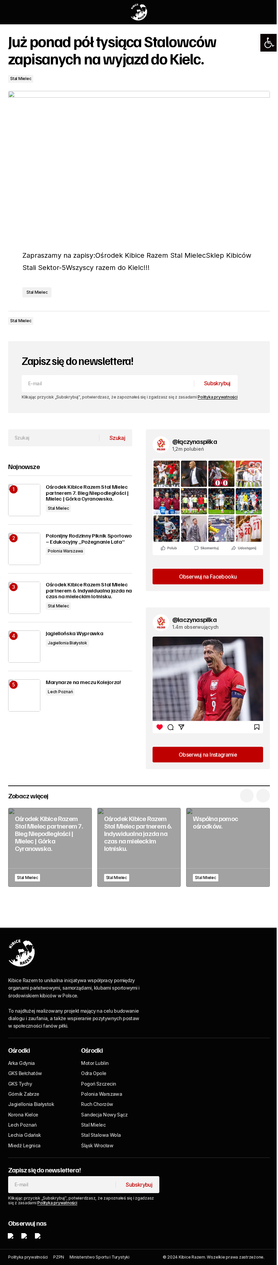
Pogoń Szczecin (98, 1084)
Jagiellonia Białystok (67, 642)
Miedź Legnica (24, 1145)
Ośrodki (19, 1050)
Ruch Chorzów (97, 1104)
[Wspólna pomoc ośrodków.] (228, 847)
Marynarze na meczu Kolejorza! (83, 682)
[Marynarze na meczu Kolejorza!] (24, 695)
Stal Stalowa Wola (101, 1135)
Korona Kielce (23, 1114)
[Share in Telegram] (249, 321)
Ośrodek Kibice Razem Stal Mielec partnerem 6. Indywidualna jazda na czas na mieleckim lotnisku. (89, 591)
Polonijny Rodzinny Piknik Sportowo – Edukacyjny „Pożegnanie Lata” (89, 539)
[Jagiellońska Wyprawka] (24, 646)
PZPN (58, 1257)
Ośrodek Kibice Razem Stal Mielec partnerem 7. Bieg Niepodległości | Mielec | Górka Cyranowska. (87, 493)
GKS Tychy (20, 1084)
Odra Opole (93, 1073)
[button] (269, 43)
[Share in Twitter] (236, 321)
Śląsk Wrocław (97, 1145)
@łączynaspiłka (194, 441)
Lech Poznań (60, 691)
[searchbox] (53, 438)
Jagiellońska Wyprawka (74, 633)
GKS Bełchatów (25, 1073)
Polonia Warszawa (65, 550)
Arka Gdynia (21, 1063)
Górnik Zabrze (23, 1094)
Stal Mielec (20, 78)
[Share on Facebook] (222, 321)
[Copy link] (263, 321)
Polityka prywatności (217, 397)
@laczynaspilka (194, 619)
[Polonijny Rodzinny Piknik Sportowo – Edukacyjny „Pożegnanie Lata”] (24, 549)
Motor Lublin (94, 1063)
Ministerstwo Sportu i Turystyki (100, 1257)
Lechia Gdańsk (24, 1135)
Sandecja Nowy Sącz (104, 1114)
